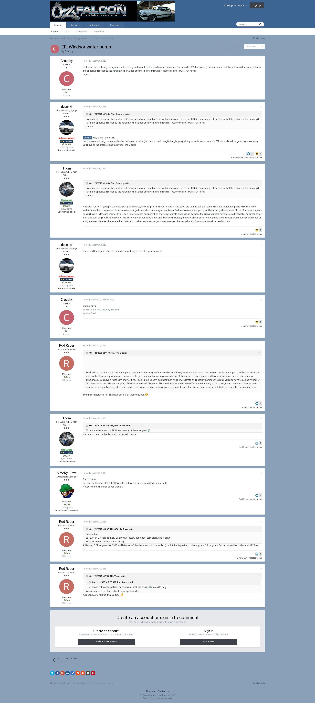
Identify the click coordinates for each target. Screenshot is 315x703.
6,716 (67, 206)
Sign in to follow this (233, 46)
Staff (66, 31)
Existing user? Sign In (234, 5)
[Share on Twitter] (52, 673)
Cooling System (103, 51)
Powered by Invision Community (157, 698)
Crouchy (69, 51)
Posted (94, 61)
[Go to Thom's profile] (66, 189)
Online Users (81, 31)
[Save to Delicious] (72, 673)
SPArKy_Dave (67, 473)
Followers (251, 46)
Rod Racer (66, 345)
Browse (58, 25)
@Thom (87, 137)
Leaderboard (99, 31)
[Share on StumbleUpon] (83, 673)
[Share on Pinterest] (93, 673)
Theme (150, 691)
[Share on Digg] (67, 673)
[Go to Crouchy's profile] (54, 49)
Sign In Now (208, 642)
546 (68, 377)
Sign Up (257, 5)
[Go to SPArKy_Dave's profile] (66, 490)
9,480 (67, 504)
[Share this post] (261, 61)
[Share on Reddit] (77, 673)
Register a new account (106, 642)
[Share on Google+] (62, 673)
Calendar (114, 25)
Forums (54, 31)
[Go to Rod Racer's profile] (66, 363)
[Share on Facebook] (57, 673)
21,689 (67, 144)
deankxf (66, 107)
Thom (246, 158)
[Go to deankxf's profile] (66, 127)
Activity (75, 25)
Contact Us (163, 691)
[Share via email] (88, 673)
